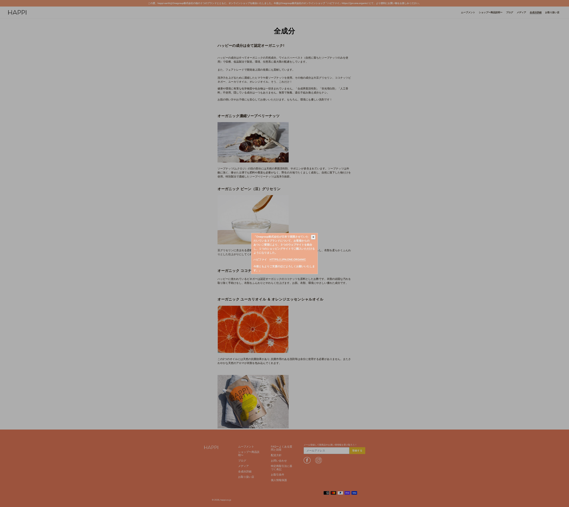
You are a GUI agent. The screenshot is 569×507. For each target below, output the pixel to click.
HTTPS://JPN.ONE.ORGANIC (288, 259)
